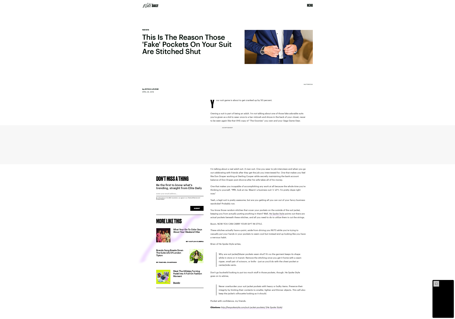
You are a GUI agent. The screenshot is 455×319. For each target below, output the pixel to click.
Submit (197, 208)
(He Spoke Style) (273, 307)
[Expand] (435, 282)
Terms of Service (193, 197)
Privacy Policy (160, 199)
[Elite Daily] (150, 5)
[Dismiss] (451, 282)
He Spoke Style (276, 213)
